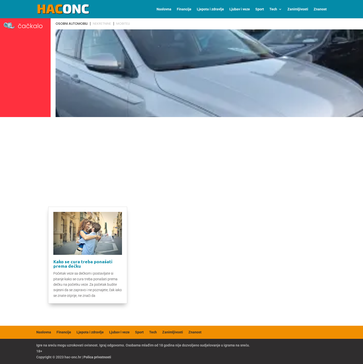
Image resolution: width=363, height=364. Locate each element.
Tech (273, 9)
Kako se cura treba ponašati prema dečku (82, 264)
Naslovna (164, 9)
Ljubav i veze (239, 9)
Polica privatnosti (97, 357)
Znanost (320, 9)
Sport (259, 9)
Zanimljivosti (297, 9)
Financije (184, 9)
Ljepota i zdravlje (210, 9)
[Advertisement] (181, 156)
